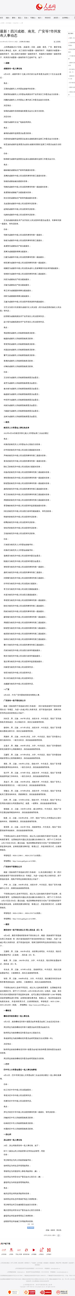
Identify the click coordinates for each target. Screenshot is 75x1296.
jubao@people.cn (55, 1268)
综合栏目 (15, 23)
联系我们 (37, 1265)
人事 (21, 23)
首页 (1, 18)
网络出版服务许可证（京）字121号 (59, 1279)
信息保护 (71, 1263)
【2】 (32, 1224)
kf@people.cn (21, 1272)
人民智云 (41, 1254)
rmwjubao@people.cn (62, 1272)
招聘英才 (27, 1263)
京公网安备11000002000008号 (40, 1281)
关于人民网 (14, 1263)
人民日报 (3, 1254)
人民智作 (48, 1254)
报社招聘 (20, 1263)
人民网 (2, 23)
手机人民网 (19, 1254)
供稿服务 (46, 1263)
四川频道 (8, 23)
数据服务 (52, 1263)
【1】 (28, 1224)
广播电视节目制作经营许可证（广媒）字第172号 (61, 1275)
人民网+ (11, 1254)
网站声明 (58, 1263)
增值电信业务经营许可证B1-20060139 (35, 1275)
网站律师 (65, 1263)
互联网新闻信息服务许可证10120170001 (11, 1275)
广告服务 (33, 1263)
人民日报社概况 (4, 1263)
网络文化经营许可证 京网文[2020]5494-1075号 (35, 1279)
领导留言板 (26, 1254)
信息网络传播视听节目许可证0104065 (10, 1279)
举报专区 (48, 18)
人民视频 (33, 1254)
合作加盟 (39, 1263)
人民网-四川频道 (24, 41)
